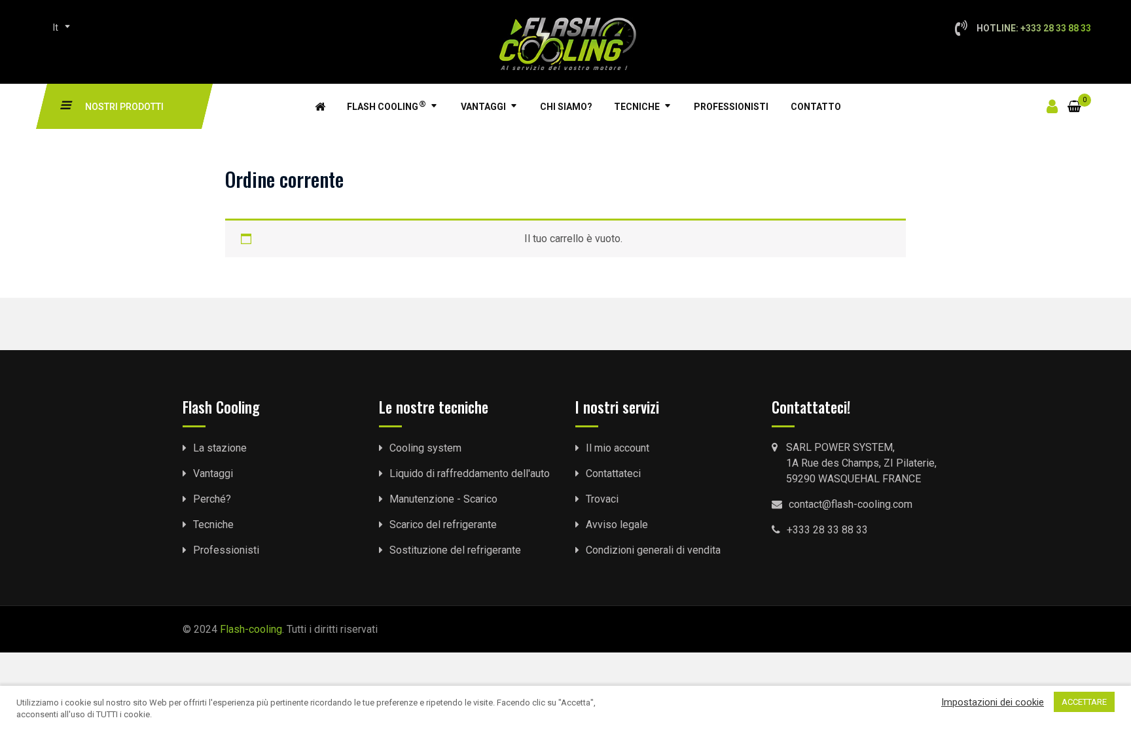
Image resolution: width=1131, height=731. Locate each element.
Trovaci (602, 499)
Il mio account (617, 448)
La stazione (220, 448)
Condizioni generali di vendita (653, 550)
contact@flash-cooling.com (850, 504)
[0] (1074, 98)
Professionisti (731, 106)
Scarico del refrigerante (443, 524)
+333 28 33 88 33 (827, 530)
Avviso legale (617, 524)
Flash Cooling (386, 105)
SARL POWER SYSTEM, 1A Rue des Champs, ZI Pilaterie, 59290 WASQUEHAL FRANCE (861, 463)
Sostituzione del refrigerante (455, 550)
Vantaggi (483, 106)
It (55, 27)
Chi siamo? (566, 106)
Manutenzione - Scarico (443, 499)
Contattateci (613, 473)
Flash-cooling (251, 629)
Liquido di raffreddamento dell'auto (469, 473)
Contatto (816, 106)
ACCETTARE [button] (1084, 702)
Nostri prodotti (124, 106)
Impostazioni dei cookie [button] (992, 702)
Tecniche (637, 106)
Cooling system (425, 448)
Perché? (212, 499)
